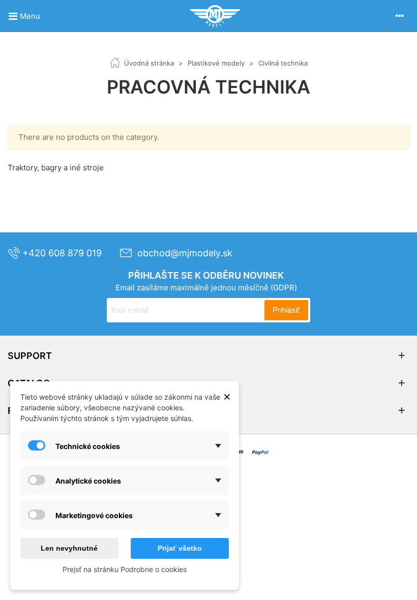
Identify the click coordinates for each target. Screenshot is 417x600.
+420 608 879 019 (62, 253)
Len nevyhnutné (69, 548)
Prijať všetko (180, 548)
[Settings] (399, 15)
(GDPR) (284, 287)
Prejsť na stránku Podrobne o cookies (125, 569)
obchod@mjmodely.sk (184, 253)
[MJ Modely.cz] (215, 16)
